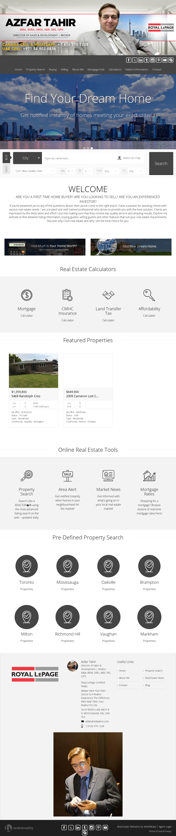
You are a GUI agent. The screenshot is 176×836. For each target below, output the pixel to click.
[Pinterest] (158, 60)
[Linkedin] (140, 60)
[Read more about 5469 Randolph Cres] (33, 391)
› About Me (123, 677)
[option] (88, 111)
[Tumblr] (146, 60)
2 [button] (88, 148)
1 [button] (84, 148)
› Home (121, 670)
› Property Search (152, 670)
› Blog (146, 685)
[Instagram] (152, 60)
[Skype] (170, 60)
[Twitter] (134, 60)
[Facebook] (128, 60)
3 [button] (92, 148)
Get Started (88, 125)
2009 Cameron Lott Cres (83, 396)
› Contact (122, 685)
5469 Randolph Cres (26, 396)
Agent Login (165, 826)
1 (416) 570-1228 (94, 726)
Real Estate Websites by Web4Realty (136, 826)
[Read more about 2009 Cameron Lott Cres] (88, 391)
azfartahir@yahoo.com (97, 721)
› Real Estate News (153, 677)
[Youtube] (164, 60)
